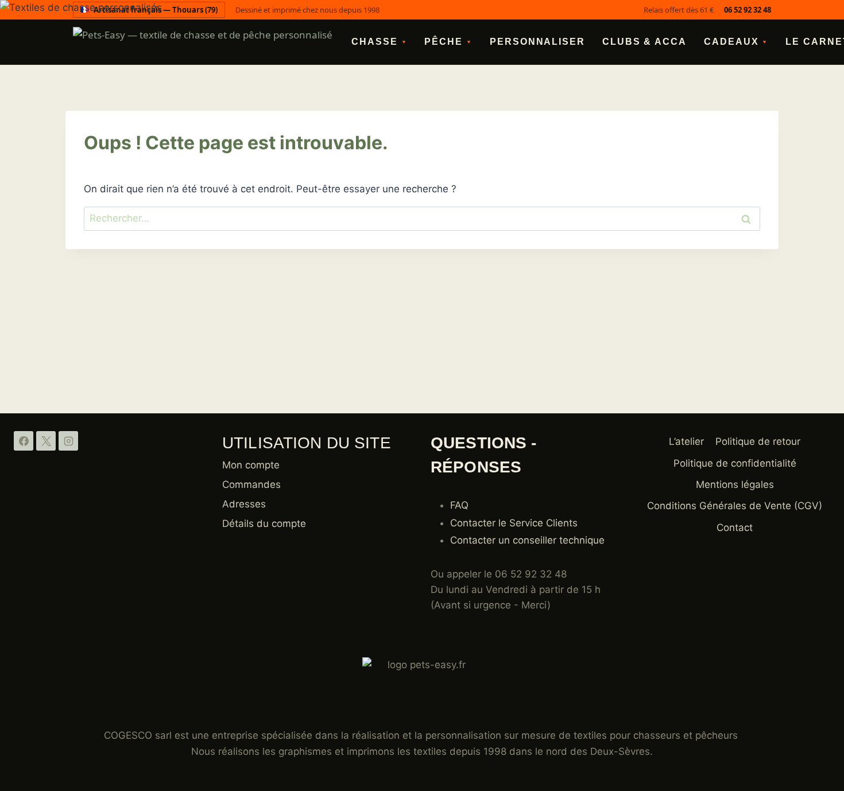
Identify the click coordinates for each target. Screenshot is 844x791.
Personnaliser (537, 41)
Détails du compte (264, 523)
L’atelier (686, 441)
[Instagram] (68, 441)
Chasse (379, 41)
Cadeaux (736, 41)
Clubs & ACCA (644, 41)
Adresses (244, 504)
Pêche (448, 41)
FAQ (459, 505)
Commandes (251, 484)
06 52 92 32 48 (747, 10)
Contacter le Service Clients (514, 523)
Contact (735, 527)
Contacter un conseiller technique (527, 540)
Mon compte (251, 465)
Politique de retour (757, 441)
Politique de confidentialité (734, 463)
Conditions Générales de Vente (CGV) (734, 505)
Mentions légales (735, 484)
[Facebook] (23, 441)
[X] (46, 441)
